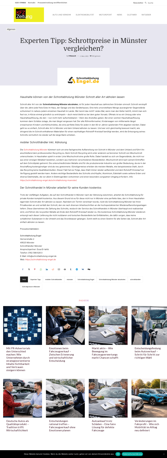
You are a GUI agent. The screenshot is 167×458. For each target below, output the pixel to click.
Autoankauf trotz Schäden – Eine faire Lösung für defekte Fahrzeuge (104, 425)
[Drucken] (64, 269)
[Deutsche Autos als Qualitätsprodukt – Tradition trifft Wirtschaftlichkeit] (22, 398)
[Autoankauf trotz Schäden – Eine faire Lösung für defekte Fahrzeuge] (108, 398)
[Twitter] (28, 269)
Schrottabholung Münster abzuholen (112, 279)
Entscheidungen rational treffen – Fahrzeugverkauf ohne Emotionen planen (62, 425)
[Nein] (163, 454)
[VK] (82, 269)
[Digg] (88, 269)
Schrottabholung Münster (35, 149)
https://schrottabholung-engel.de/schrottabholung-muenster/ (48, 180)
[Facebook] (22, 269)
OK (118, 454)
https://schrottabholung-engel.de (40, 259)
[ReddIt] (52, 269)
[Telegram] (76, 269)
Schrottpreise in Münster (31, 287)
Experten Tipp (36, 279)
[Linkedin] (46, 269)
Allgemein (11, 29)
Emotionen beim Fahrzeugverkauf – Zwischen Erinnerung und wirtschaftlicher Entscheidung (61, 354)
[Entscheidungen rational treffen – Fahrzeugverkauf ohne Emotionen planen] (65, 398)
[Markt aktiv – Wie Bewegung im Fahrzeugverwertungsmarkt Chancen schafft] (108, 325)
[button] (148, 3)
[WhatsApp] (40, 269)
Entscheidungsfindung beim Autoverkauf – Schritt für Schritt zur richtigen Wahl (148, 353)
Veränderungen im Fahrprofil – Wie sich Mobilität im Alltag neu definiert (147, 425)
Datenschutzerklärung (132, 454)
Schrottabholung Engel (86, 279)
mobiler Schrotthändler (53, 279)
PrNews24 (72, 56)
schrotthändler (135, 279)
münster (70, 279)
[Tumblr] (70, 269)
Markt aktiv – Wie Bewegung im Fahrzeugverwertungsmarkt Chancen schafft (105, 353)
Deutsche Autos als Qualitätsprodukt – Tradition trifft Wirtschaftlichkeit (17, 425)
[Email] (58, 269)
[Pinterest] (34, 269)
